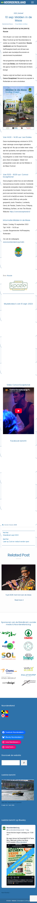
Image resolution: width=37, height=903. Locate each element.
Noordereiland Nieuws (7, 24)
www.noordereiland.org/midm (13, 242)
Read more (18, 600)
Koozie (9, 276)
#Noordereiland (21, 842)
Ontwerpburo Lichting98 (23, 900)
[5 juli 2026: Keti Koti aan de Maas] (18, 577)
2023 (15, 13)
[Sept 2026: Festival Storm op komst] (18, 790)
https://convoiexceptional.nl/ (20, 212)
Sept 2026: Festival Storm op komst (11, 802)
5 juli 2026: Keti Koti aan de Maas (18, 595)
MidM (15, 525)
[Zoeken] (24, 762)
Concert (6, 525)
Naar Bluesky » (6, 892)
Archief (20, 13)
